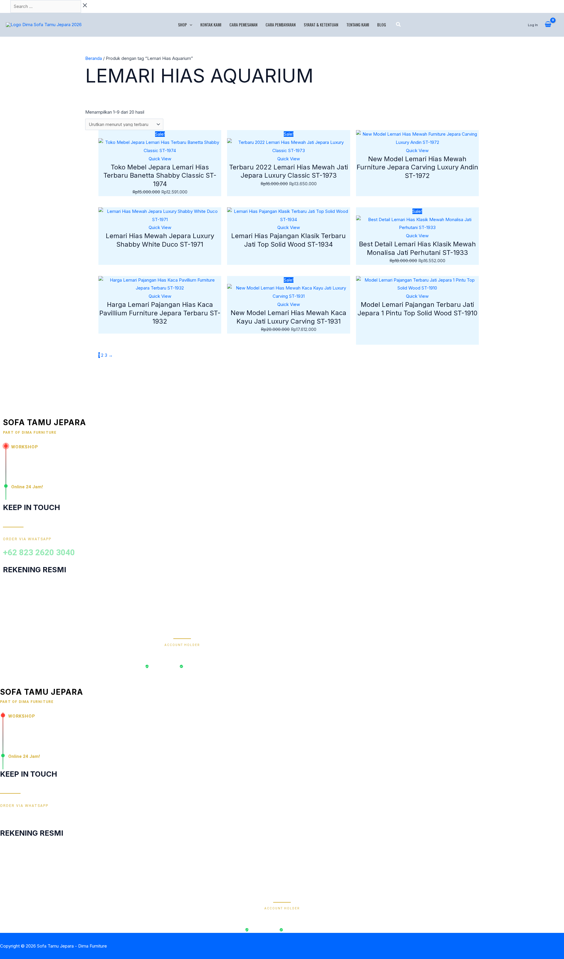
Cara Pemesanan (243, 24)
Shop (182, 24)
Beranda (93, 58)
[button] (189, 24)
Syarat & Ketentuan (321, 24)
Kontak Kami (210, 24)
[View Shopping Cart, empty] (548, 24)
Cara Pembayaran (281, 24)
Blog (381, 24)
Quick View (160, 158)
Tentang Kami (357, 24)
